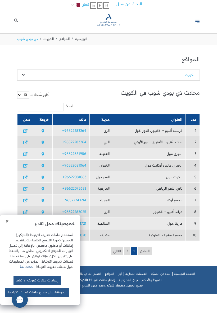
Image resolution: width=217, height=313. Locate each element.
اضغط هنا (26, 268)
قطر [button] (85, 6)
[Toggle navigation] (197, 21)
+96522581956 (74, 155)
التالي (117, 252)
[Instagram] (106, 5)
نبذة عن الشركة (160, 275)
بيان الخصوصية (128, 281)
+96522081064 (74, 166)
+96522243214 (74, 201)
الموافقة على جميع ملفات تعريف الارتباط (37, 293)
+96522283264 (74, 131)
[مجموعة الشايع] (108, 19)
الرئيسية (81, 40)
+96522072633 (74, 189)
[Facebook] (99, 5)
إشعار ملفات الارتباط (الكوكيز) (95, 281)
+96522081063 (74, 178)
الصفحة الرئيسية (184, 275)
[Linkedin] (93, 5)
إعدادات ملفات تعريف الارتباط (37, 281)
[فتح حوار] (20, 300)
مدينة (105, 120)
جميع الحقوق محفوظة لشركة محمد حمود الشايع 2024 (108, 286)
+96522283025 (74, 213)
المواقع (64, 40)
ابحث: (68, 107)
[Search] (16, 21)
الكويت (48, 40)
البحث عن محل (129, 5)
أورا (120, 275)
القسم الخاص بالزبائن (87, 275)
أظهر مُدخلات (39, 96)
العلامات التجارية (136, 275)
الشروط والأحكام (152, 281)
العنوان (176, 120)
